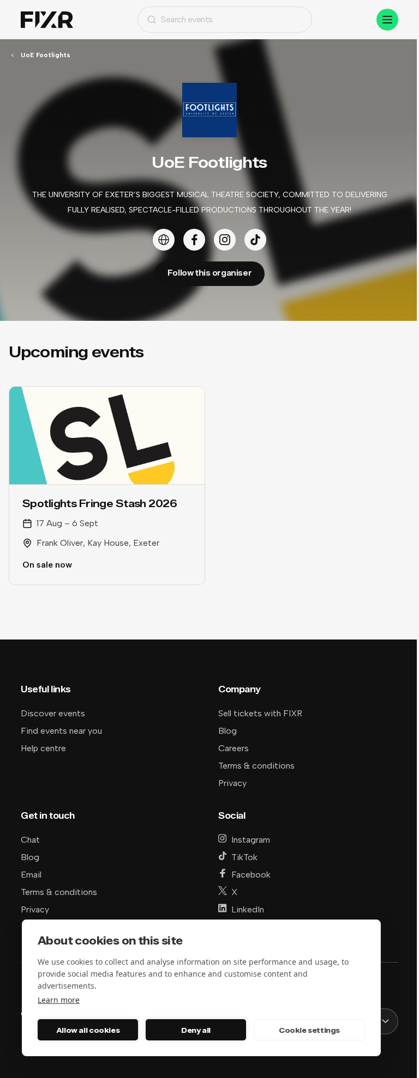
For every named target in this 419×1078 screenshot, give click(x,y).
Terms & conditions (256, 765)
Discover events (53, 713)
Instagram (250, 840)
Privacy (232, 783)
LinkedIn (247, 909)
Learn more (59, 1000)
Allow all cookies (87, 1030)
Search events (187, 19)
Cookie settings (309, 1030)
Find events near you (61, 731)
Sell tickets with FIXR (260, 713)
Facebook (251, 874)
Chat (30, 840)
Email (31, 874)
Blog (227, 731)
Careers (233, 748)
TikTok (244, 857)
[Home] (47, 20)
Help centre (43, 748)
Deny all (196, 1030)
